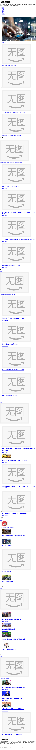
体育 (3, 13)
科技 (3, 9)
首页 (3, 7)
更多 (1, 271)
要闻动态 (3, 14)
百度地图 (5, 746)
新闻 (3, 8)
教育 (3, 11)
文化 (3, 12)
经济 (3, 10)
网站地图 (1, 746)
